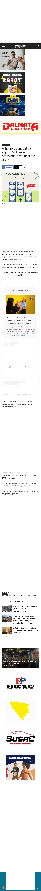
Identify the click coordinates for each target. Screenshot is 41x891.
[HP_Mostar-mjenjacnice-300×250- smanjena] (20, 723)
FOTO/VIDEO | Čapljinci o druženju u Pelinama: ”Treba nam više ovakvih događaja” (26, 609)
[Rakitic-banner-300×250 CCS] (12, 69)
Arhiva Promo (6, 145)
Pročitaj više (25, 335)
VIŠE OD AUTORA (18, 601)
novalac (35, 595)
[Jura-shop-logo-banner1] (20, 134)
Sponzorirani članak (13, 593)
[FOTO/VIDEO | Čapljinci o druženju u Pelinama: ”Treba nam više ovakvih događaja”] (7, 608)
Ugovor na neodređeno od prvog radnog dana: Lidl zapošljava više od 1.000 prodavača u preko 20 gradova (20, 321)
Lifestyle (5, 611)
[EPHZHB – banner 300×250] (20, 695)
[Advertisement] (20, 21)
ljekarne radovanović (25, 595)
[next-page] (6, 637)
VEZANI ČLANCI (6, 601)
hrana (15, 595)
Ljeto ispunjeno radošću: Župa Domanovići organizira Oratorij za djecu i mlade (25, 630)
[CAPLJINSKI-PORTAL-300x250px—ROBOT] (12, 92)
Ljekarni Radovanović (16, 259)
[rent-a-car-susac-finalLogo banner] (20, 750)
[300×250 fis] (12, 105)
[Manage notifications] (3, 887)
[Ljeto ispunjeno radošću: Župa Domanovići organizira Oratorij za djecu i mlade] (7, 630)
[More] (25, 167)
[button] (3, 46)
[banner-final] (20, 779)
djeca (10, 595)
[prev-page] (3, 637)
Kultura (4, 621)
